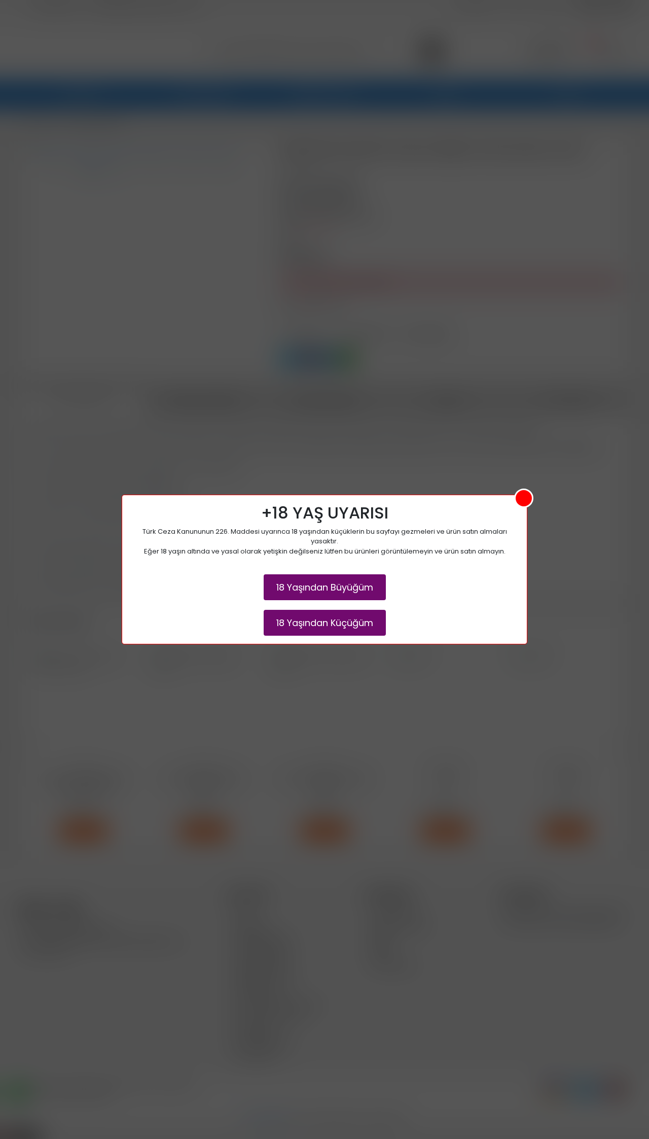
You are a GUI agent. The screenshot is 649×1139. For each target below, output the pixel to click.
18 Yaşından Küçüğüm (324, 622)
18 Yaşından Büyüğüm (324, 587)
